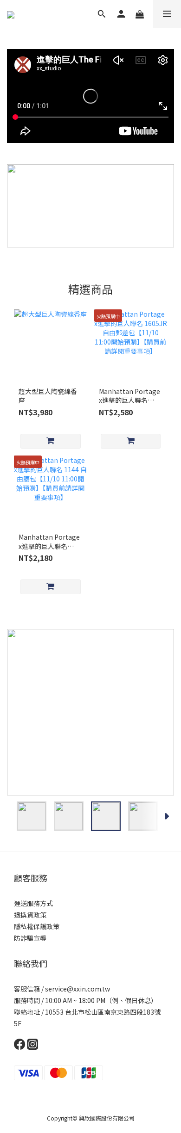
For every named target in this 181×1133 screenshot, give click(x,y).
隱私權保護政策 (36, 926)
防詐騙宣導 (30, 937)
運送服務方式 (33, 903)
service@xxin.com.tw (77, 988)
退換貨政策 (30, 914)
